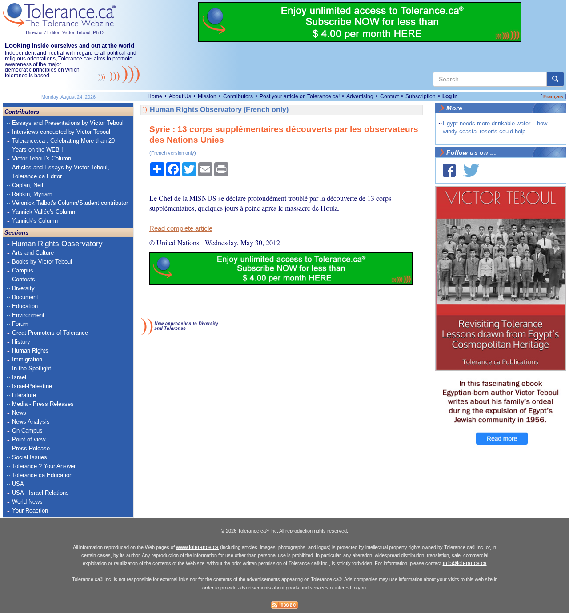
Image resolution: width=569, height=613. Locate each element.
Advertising (359, 96)
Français (553, 96)
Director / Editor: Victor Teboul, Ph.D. (65, 32)
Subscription (420, 96)
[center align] (555, 79)
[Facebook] (449, 170)
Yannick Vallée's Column (43, 211)
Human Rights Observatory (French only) (219, 109)
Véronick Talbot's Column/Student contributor (70, 203)
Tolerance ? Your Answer (44, 466)
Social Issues (29, 457)
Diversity (23, 288)
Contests (23, 279)
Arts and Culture (33, 252)
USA (18, 484)
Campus (22, 270)
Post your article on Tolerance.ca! (300, 96)
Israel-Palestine (32, 386)
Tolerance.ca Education (42, 475)
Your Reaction (30, 510)
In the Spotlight (31, 368)
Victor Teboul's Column (41, 158)
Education (25, 306)
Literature (24, 395)
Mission (207, 96)
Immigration (27, 359)
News (19, 412)
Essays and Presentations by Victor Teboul (68, 123)
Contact (389, 96)
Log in (449, 96)
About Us (180, 96)
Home (155, 96)
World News (27, 501)
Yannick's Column (35, 220)
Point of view (28, 439)
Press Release (31, 448)
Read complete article (180, 228)
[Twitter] (471, 170)
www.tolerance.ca (197, 547)
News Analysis (31, 421)
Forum (20, 324)
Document (25, 297)
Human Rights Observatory (57, 244)
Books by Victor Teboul (42, 261)
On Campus (27, 430)
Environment (28, 315)
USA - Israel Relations (40, 492)
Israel (19, 377)
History (21, 341)
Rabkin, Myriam (32, 194)
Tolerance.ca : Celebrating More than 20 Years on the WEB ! (63, 145)
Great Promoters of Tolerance (50, 332)
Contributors (238, 96)
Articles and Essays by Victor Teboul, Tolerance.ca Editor (60, 172)
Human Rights (30, 350)
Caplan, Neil (27, 185)
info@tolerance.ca (465, 563)
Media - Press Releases (43, 404)
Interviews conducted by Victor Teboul (61, 131)
